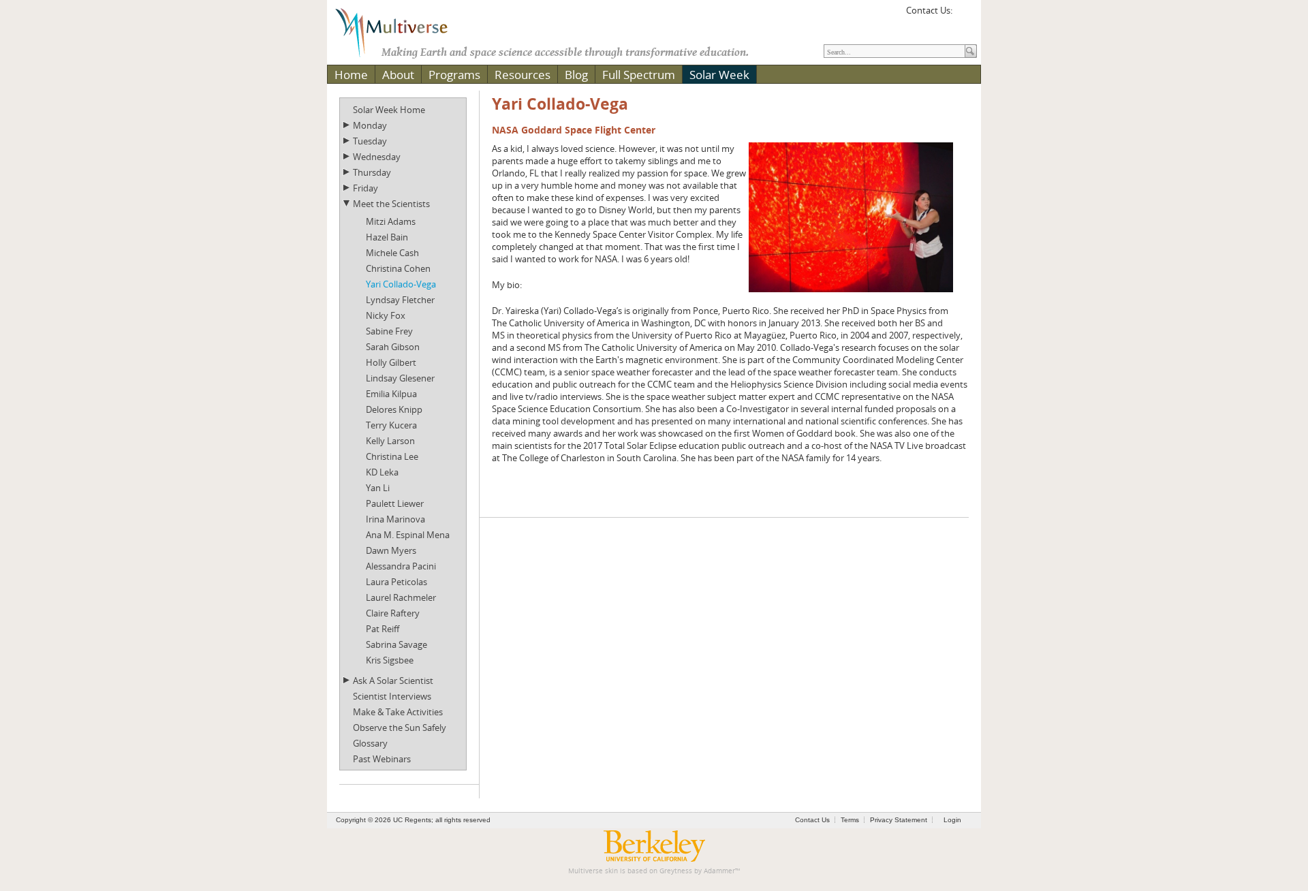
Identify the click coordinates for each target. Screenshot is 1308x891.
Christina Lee (392, 456)
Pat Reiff (382, 629)
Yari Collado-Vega (401, 284)
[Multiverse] (401, 31)
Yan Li (378, 488)
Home (351, 74)
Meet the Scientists (391, 204)
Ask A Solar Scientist (393, 680)
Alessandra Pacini (401, 566)
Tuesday (370, 141)
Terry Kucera (391, 425)
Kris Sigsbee (390, 660)
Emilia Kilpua (391, 394)
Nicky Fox (385, 315)
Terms (850, 820)
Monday (370, 125)
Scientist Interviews (392, 696)
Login (952, 820)
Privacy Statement (898, 820)
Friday (365, 188)
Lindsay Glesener (400, 378)
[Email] (964, 15)
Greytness (675, 870)
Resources (522, 74)
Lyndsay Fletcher (400, 300)
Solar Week (719, 74)
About (398, 74)
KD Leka (382, 472)
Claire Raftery (393, 613)
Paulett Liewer (395, 503)
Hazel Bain (387, 237)
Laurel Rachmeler (401, 597)
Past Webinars (382, 759)
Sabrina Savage (396, 644)
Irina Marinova (395, 519)
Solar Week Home (389, 110)
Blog (576, 74)
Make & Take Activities (398, 712)
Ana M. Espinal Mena (408, 535)
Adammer (719, 870)
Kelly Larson (390, 441)
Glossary (370, 743)
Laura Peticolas (396, 582)
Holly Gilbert (391, 362)
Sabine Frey (389, 331)
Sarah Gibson (393, 347)
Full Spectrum (638, 74)
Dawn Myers (391, 550)
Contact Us (812, 820)
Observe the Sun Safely (399, 727)
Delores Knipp (394, 409)
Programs (454, 74)
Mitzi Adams (391, 221)
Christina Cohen (398, 268)
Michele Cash (392, 253)
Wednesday (377, 157)
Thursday (372, 172)
